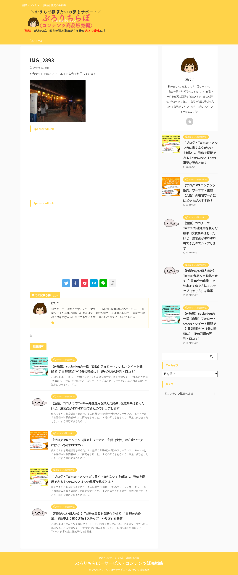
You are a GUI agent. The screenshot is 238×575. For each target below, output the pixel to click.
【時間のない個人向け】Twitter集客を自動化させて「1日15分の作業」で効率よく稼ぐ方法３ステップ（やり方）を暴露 (200, 281)
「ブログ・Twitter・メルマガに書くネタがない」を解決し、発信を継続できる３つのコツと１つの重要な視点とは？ (200, 153)
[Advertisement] (61, 170)
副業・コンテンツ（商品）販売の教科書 (119, 557)
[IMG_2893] (94, 283)
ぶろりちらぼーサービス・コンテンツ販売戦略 (119, 563)
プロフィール (35, 40)
